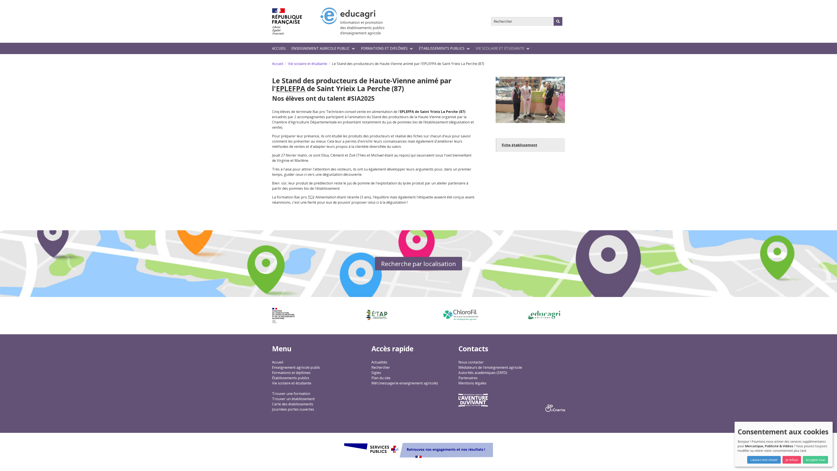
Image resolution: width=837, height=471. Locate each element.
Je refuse (792, 460)
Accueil (279, 48)
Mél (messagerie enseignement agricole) (404, 383)
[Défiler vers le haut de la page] (828, 462)
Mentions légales (472, 383)
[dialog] (784, 444)
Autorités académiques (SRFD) (482, 372)
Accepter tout (815, 460)
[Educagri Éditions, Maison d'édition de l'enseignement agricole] (544, 315)
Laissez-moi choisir (763, 460)
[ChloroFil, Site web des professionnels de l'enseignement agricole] (460, 315)
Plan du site (380, 377)
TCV (311, 197)
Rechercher (380, 367)
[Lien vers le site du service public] (418, 450)
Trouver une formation (291, 393)
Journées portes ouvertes (293, 409)
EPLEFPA (290, 88)
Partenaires (468, 377)
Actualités (379, 362)
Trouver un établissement (293, 398)
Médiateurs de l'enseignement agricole (490, 367)
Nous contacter (471, 362)
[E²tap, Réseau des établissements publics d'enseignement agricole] (376, 315)
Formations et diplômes (384, 48)
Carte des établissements (292, 404)
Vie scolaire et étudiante (500, 48)
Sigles (376, 372)
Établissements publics (441, 48)
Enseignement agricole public (320, 48)
